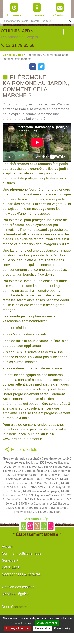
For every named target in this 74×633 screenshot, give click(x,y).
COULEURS (20, 34)
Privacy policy (62, 628)
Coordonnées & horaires (21, 574)
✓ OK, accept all (47, 623)
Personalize (42, 628)
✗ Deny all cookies (17, 628)
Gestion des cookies (18, 587)
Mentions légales (15, 594)
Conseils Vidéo (13, 54)
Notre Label (11, 567)
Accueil (7, 546)
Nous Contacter (14, 607)
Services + (10, 560)
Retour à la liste (24, 450)
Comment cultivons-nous (21, 553)
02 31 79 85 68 (19, 45)
